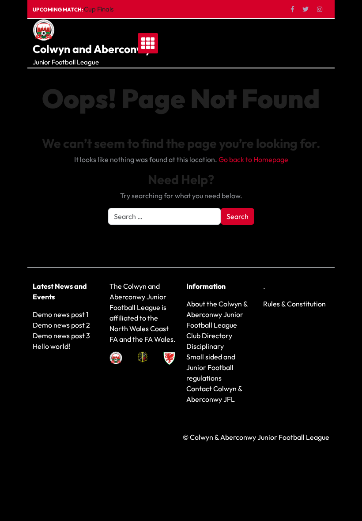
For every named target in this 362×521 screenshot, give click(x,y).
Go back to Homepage (253, 159)
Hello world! (51, 346)
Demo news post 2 (61, 325)
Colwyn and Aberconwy (92, 49)
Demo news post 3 (61, 335)
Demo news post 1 (61, 314)
